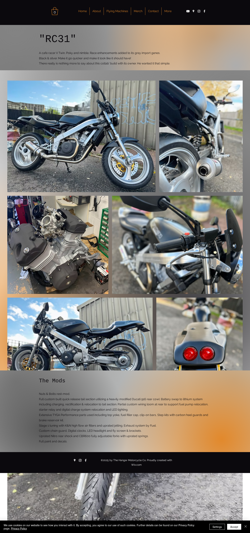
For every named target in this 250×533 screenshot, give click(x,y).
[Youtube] (188, 11)
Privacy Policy (19, 528)
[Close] (245, 526)
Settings (217, 527)
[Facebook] (204, 11)
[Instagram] (199, 11)
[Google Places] (193, 11)
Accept (234, 527)
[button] (54, 11)
